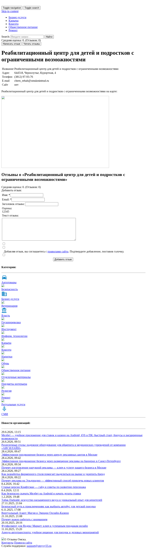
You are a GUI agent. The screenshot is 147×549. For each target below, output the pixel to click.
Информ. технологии (14, 336)
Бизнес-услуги (17, 17)
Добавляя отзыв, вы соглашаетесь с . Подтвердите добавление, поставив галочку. (64, 251)
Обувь (5, 363)
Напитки (6, 356)
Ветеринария (9, 305)
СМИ (4, 414)
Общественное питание (23, 27)
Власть (5, 315)
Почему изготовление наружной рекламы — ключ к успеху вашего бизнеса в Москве (53, 467)
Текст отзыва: (10, 215)
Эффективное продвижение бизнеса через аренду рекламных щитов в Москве (49, 454)
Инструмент (8, 329)
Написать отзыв (11, 43)
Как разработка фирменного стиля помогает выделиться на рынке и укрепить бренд (53, 474)
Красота (13, 23)
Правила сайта (23, 542)
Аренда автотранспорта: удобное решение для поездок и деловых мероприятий (50, 532)
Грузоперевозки (11, 322)
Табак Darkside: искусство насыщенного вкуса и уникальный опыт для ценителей (51, 499)
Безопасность (9, 289)
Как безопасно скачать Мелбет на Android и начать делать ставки (41, 493)
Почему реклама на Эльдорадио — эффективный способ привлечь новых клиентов (52, 480)
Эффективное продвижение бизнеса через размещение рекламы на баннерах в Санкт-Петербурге (61, 461)
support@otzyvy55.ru (39, 545)
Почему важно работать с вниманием (24, 519)
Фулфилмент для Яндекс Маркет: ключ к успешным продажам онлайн (44, 525)
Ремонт (13, 30)
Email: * (6, 199)
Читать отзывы (32, 43)
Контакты (7, 542)
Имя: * (6, 194)
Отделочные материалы (16, 377)
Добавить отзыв (63, 259)
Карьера (13, 20)
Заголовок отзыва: (13, 203)
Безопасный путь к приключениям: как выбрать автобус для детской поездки (48, 506)
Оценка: (7, 208)
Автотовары (8, 282)
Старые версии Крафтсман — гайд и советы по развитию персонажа (43, 487)
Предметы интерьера (14, 383)
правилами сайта (58, 251)
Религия (6, 390)
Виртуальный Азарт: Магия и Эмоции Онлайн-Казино (35, 512)
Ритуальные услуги (13, 404)
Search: (5, 36)
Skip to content (9, 11)
